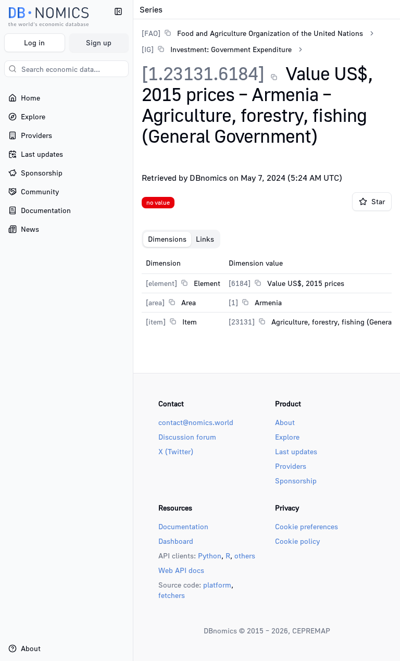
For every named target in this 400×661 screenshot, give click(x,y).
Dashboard (175, 541)
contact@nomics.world (195, 422)
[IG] (148, 49)
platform (217, 584)
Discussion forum (187, 436)
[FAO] (151, 33)
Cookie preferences (306, 526)
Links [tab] (205, 238)
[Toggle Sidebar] (133, 330)
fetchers (171, 595)
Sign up (98, 42)
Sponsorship (296, 480)
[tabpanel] (267, 292)
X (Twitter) (175, 451)
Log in (34, 42)
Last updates (296, 451)
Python (209, 555)
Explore (287, 436)
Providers (290, 466)
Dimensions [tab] (167, 238)
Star (378, 201)
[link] (252, 33)
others (244, 555)
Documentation (183, 526)
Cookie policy (297, 541)
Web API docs (181, 570)
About (285, 422)
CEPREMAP (311, 630)
